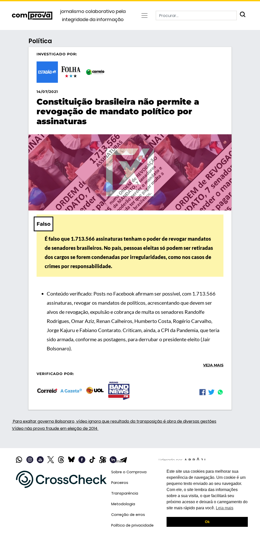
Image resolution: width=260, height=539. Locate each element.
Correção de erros (128, 514)
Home (116, 461)
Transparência (124, 493)
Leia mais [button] (224, 508)
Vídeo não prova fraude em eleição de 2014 (55, 428)
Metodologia (123, 504)
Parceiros (119, 482)
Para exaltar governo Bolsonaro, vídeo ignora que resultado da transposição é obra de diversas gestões (114, 421)
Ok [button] (207, 522)
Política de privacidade (132, 525)
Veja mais (213, 365)
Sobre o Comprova (129, 472)
